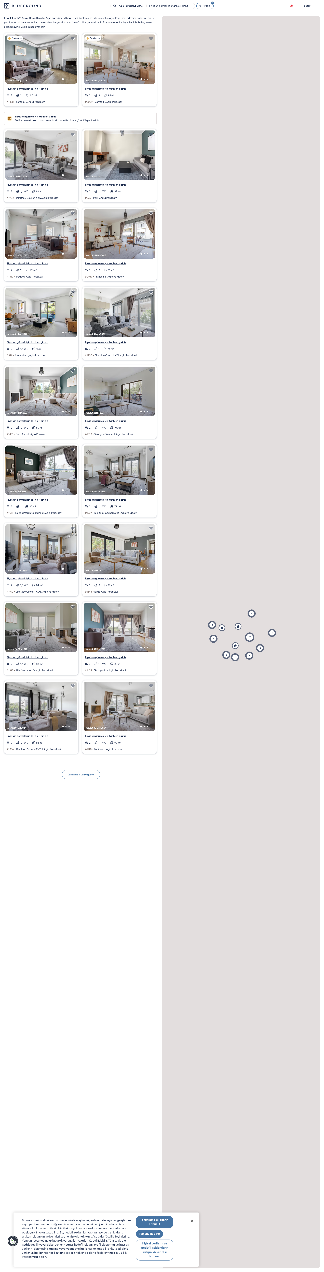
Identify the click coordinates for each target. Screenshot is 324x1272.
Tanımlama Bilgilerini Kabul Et (154, 1222)
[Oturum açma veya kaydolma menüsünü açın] (317, 6)
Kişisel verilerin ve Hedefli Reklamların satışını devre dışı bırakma (154, 1250)
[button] (249, 656)
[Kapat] (192, 1221)
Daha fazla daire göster (81, 774)
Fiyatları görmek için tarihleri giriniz (27, 88)
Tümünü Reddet (149, 1234)
